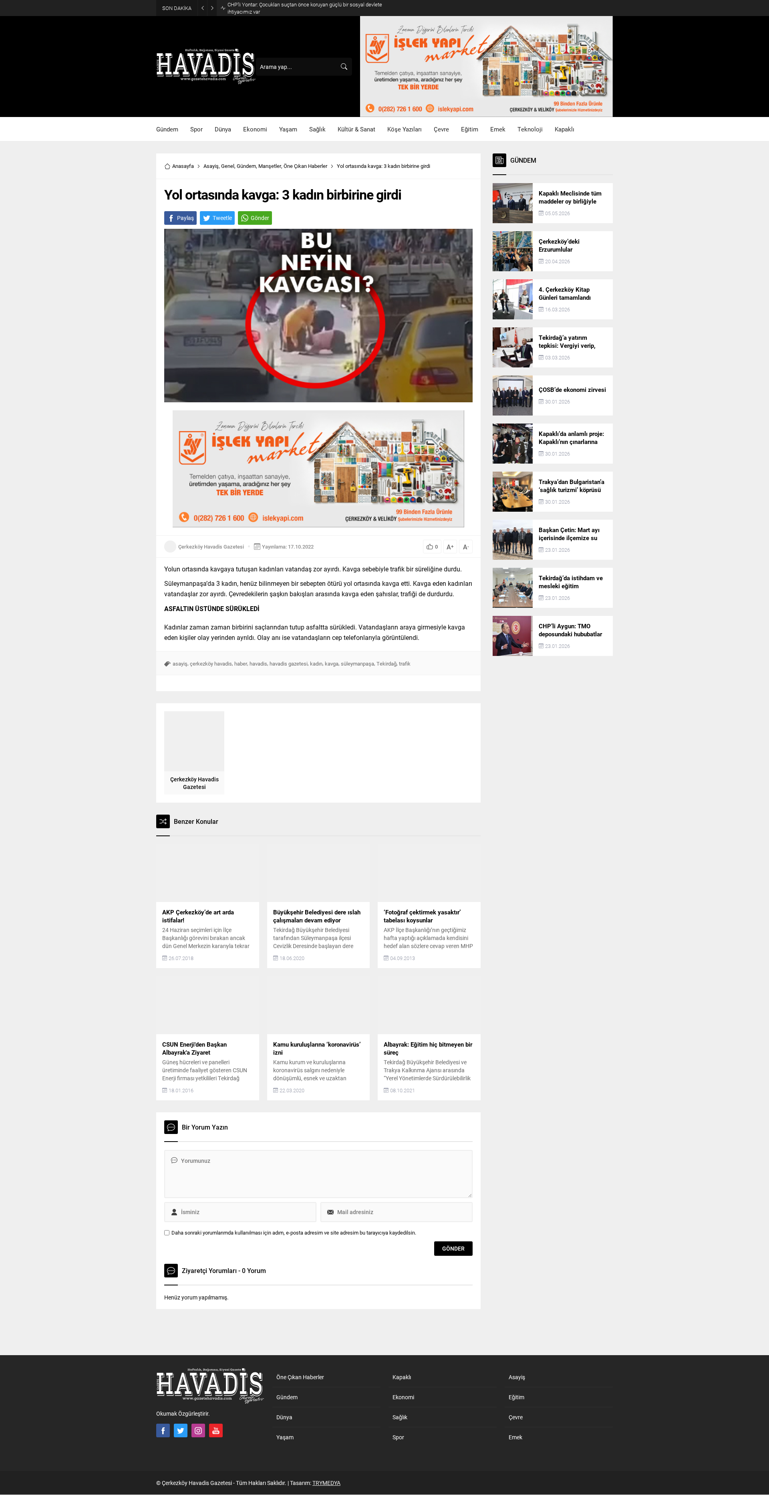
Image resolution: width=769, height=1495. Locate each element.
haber (240, 663)
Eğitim (516, 1397)
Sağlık (400, 1417)
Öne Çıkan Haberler (305, 165)
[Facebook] (163, 1430)
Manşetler (269, 165)
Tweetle (222, 218)
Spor (398, 1437)
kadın (316, 663)
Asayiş (211, 165)
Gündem (246, 165)
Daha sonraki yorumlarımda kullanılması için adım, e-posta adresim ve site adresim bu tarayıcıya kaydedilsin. (293, 1232)
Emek (515, 1437)
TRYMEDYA (326, 1483)
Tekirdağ (386, 663)
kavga (331, 663)
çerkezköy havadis (211, 663)
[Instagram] (198, 1430)
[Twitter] (180, 1430)
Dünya (284, 1417)
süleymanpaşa (357, 663)
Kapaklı (402, 1377)
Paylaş (185, 218)
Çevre (516, 1417)
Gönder (260, 218)
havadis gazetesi (289, 663)
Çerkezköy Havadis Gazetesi (211, 546)
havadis (258, 663)
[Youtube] (216, 1430)
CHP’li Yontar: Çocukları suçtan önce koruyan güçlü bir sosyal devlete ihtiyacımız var (304, 8)
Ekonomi (403, 1397)
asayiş (180, 663)
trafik (405, 663)
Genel (227, 165)
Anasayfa (183, 165)
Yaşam (285, 1437)
